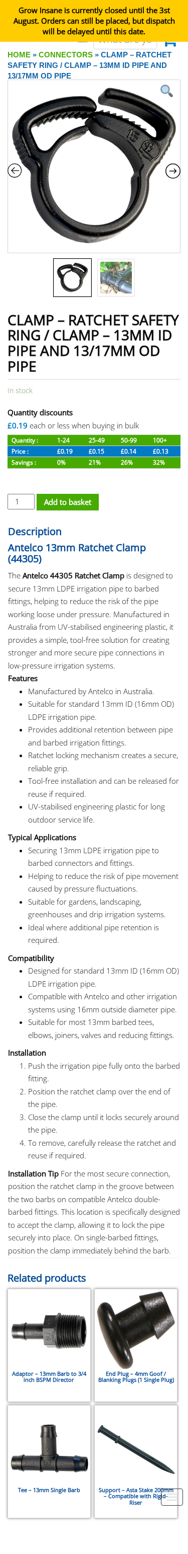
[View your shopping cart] (169, 42)
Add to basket (67, 502)
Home (19, 54)
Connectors (66, 54)
